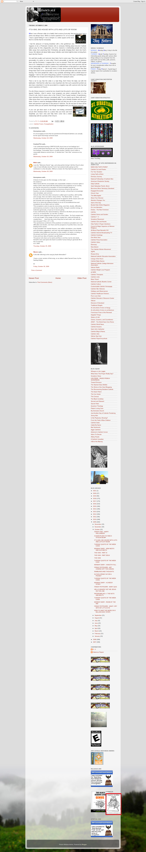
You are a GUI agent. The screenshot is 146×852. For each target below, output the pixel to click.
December (98, 524)
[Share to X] (60, 121)
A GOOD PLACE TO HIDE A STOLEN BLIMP (103, 536)
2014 (95, 509)
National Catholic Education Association (103, 256)
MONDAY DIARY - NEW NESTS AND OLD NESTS (104, 549)
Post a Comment (36, 270)
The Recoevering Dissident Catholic (102, 389)
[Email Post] (52, 121)
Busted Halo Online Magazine (100, 205)
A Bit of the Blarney (97, 441)
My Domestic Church (97, 411)
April (96, 628)
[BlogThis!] (58, 121)
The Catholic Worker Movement (101, 249)
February (98, 633)
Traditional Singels (96, 305)
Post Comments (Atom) (44, 282)
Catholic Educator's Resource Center (102, 298)
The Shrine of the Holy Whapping (101, 387)
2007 (95, 642)
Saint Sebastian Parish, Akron (100, 186)
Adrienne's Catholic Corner (99, 432)
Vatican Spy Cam (96, 336)
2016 (95, 504)
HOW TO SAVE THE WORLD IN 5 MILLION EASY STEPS (105, 611)
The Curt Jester (96, 394)
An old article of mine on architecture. (102, 310)
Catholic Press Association (99, 240)
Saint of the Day (96, 202)
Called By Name (96, 425)
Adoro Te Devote (96, 434)
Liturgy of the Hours (97, 258)
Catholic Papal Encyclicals (99, 338)
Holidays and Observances (99, 291)
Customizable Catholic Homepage (101, 286)
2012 (95, 514)
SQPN (93, 251)
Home (58, 278)
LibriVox (93, 212)
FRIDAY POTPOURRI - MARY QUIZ (105, 587)
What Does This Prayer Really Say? (102, 373)
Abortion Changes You (98, 200)
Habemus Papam (98, 652)
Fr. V (94, 649)
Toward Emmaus (96, 382)
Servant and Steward (97, 401)
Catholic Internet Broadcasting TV (101, 232)
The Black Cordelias (97, 399)
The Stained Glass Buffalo (99, 385)
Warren (35, 252)
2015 (95, 506)
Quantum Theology (97, 406)
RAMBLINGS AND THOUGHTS (104, 571)
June (96, 623)
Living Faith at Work (97, 174)
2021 (95, 490)
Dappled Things (96, 315)
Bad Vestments (95, 427)
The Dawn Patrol (96, 392)
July (96, 620)
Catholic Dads (95, 422)
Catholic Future (39, 124)
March (97, 631)
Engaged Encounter (97, 191)
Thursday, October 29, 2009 (42, 246)
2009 (95, 522)
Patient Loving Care (97, 408)
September (98, 615)
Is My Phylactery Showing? (99, 418)
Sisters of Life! (95, 317)
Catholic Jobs (95, 334)
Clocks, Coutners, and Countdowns (102, 319)
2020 (95, 493)
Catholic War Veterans (98, 289)
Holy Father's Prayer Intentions (100, 224)
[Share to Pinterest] (63, 121)
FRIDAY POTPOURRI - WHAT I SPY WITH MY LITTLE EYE (105, 607)
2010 (95, 519)
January (97, 636)
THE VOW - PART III (100, 553)
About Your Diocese (97, 198)
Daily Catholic (95, 183)
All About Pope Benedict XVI (99, 230)
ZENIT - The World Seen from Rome (102, 322)
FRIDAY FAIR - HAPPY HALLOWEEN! (101, 532)
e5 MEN (93, 272)
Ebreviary (94, 244)
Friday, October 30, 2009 (41, 266)
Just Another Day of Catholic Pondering (103, 413)
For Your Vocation (96, 172)
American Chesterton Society (100, 181)
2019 (95, 496)
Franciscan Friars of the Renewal (101, 312)
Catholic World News (97, 324)
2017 (95, 501)
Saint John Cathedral (97, 329)
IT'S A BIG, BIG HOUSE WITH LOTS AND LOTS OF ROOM (105, 541)
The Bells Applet (96, 195)
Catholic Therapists (97, 274)
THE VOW (97, 558)
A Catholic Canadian (97, 439)
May (96, 625)
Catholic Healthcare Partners (100, 293)
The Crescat (95, 396)
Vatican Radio (95, 267)
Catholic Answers (96, 326)
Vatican (93, 300)
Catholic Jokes (95, 242)
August (97, 618)
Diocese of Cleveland (97, 303)
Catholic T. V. (95, 217)
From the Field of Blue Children (101, 420)
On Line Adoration (96, 207)
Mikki (35, 162)
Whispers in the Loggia (98, 371)
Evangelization (48, 124)
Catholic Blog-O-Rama (98, 331)
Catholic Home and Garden (99, 214)
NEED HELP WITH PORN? (99, 167)
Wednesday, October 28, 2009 (43, 138)
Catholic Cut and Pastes (98, 169)
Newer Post (34, 278)
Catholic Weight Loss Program (100, 270)
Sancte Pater (95, 403)
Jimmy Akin (94, 415)
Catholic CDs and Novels (98, 221)
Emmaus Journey (96, 176)
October (97, 529)
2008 (95, 639)
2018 (95, 498)
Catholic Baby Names (97, 261)
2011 (94, 516)
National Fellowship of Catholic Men (102, 179)
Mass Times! (95, 279)
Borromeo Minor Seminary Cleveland (102, 188)
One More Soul (95, 237)
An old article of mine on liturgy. (101, 307)
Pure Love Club (96, 296)
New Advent (94, 247)
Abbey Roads (95, 437)
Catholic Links (95, 277)
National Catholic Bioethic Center (101, 281)
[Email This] (56, 121)
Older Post (81, 278)
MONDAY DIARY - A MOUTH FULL (105, 564)
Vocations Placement (97, 219)
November (98, 527)
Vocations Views (96, 376)
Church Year (95, 193)
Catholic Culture (96, 284)
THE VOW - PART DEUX (102, 555)
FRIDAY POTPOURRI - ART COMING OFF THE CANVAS (104, 568)
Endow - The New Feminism (100, 209)
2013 (95, 511)
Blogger (84, 844)
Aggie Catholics (96, 429)
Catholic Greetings (96, 235)
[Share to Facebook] (61, 121)
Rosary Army (95, 254)
